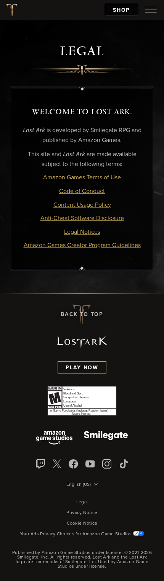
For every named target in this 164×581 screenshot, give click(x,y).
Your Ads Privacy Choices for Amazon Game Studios (76, 534)
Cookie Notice (82, 523)
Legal (82, 502)
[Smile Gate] (105, 438)
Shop (121, 10)
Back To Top (82, 314)
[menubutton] (151, 9)
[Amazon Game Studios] (54, 438)
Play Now (82, 367)
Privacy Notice (81, 513)
